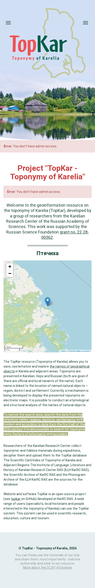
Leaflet (62, 351)
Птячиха (47, 253)
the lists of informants (29, 434)
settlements (65, 419)
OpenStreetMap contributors (79, 351)
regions (35, 419)
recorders (60, 434)
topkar (16, 499)
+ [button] (9, 266)
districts (48, 419)
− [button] (9, 273)
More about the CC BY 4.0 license (47, 567)
